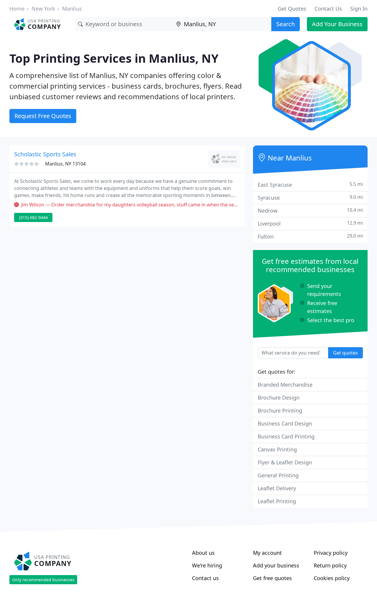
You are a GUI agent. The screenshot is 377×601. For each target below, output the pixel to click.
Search (285, 24)
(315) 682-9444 (33, 217)
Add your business (276, 565)
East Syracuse (310, 184)
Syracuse (310, 197)
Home (16, 8)
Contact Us (328, 8)
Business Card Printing (286, 436)
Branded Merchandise (285, 384)
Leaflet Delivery (277, 488)
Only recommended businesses (43, 579)
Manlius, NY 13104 (65, 163)
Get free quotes (272, 578)
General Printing (278, 475)
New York (43, 8)
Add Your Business (337, 24)
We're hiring (207, 565)
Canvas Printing (277, 449)
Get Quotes (292, 8)
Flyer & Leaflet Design (285, 462)
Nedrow (310, 210)
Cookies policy (332, 578)
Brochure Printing (280, 410)
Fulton (310, 236)
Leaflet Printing (277, 501)
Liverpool (310, 223)
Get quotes (345, 353)
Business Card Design (285, 423)
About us (203, 552)
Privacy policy (331, 552)
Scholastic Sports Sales (45, 154)
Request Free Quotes (42, 116)
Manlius (72, 8)
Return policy (330, 565)
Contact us (205, 578)
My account (267, 552)
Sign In (359, 8)
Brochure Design (279, 397)
